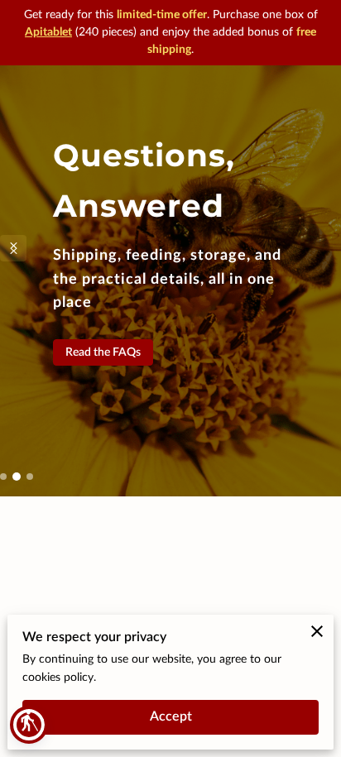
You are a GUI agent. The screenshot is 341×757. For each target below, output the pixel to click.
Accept (171, 716)
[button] (29, 724)
